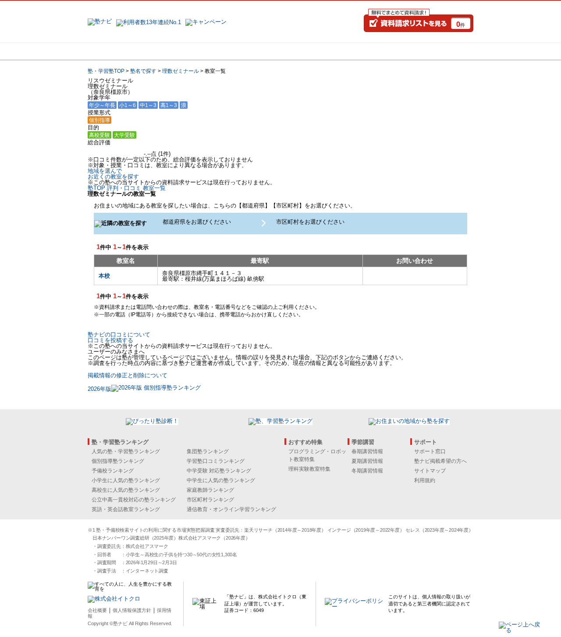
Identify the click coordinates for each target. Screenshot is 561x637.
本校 (104, 275)
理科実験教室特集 (309, 469)
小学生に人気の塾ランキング (126, 480)
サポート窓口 (430, 451)
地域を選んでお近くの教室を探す (113, 174)
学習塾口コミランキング (216, 461)
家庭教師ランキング (210, 490)
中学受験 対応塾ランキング (219, 471)
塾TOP (96, 188)
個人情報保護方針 (132, 610)
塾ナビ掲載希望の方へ (440, 461)
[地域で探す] (120, 51)
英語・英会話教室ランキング (126, 509)
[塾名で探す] (184, 51)
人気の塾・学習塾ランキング (126, 451)
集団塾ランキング (208, 451)
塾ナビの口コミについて (119, 334)
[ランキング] (248, 51)
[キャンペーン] (440, 51)
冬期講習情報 (367, 471)
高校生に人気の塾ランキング (126, 490)
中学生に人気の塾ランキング (221, 480)
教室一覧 (154, 188)
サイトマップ (430, 471)
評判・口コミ (124, 188)
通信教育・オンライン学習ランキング (231, 509)
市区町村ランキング (210, 500)
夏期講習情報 (367, 461)
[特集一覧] (376, 51)
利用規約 (424, 480)
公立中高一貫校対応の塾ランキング (134, 500)
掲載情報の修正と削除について (127, 375)
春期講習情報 (367, 451)
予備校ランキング (113, 471)
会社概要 (97, 610)
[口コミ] (312, 51)
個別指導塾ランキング (118, 461)
